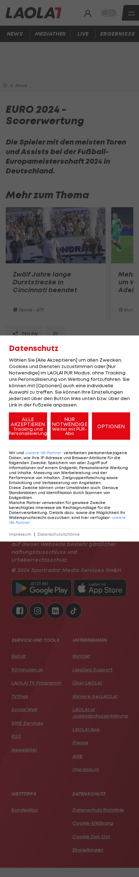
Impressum (20, 534)
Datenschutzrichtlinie (58, 534)
